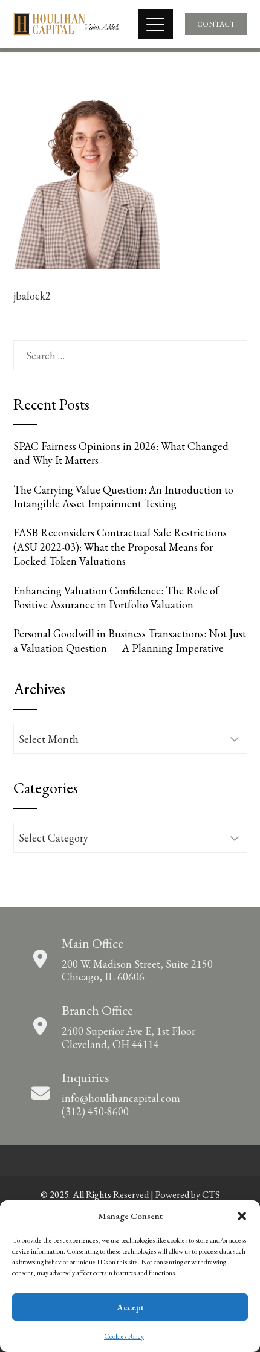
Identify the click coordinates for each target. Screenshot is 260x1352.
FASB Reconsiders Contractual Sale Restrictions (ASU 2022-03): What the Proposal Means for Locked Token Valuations (120, 547)
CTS (211, 1194)
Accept (130, 1307)
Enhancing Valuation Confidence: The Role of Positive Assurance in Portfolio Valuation (116, 597)
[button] (242, 1216)
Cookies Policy (124, 1336)
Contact (216, 24)
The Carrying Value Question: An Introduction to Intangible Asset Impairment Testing (123, 496)
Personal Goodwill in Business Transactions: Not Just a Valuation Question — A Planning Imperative (129, 640)
